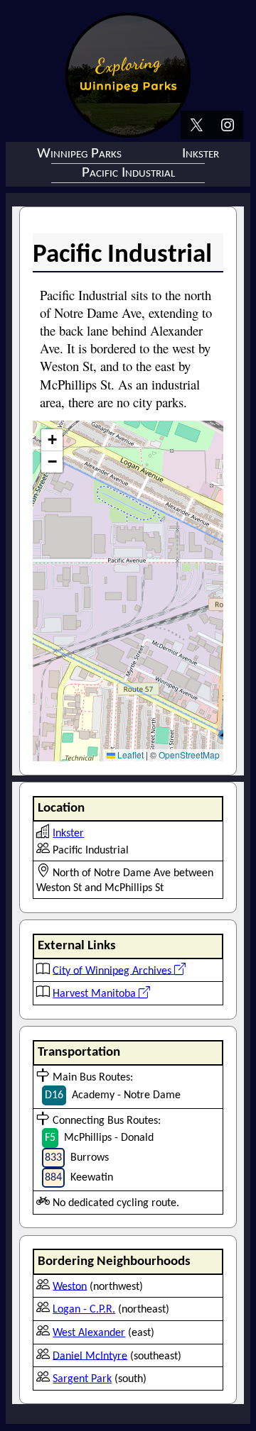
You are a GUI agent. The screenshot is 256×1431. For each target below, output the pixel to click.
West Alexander (89, 1333)
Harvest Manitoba (96, 994)
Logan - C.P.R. (84, 1309)
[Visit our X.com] (196, 126)
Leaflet (129, 754)
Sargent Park (82, 1379)
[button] (52, 440)
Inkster (200, 153)
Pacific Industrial (128, 172)
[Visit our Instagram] (227, 126)
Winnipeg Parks (79, 153)
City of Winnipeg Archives (113, 970)
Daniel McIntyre (90, 1355)
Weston (70, 1286)
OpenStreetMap (189, 754)
